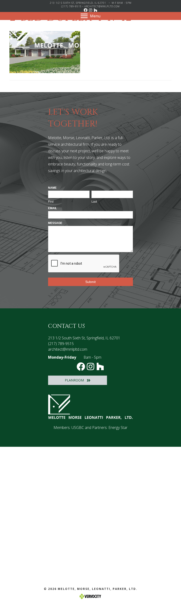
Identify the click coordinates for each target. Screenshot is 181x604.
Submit (90, 282)
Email (52, 208)
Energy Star (118, 427)
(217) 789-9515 (71, 6)
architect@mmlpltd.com (102, 6)
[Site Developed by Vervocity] (90, 596)
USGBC (77, 427)
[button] (85, 10)
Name (52, 187)
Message (55, 223)
